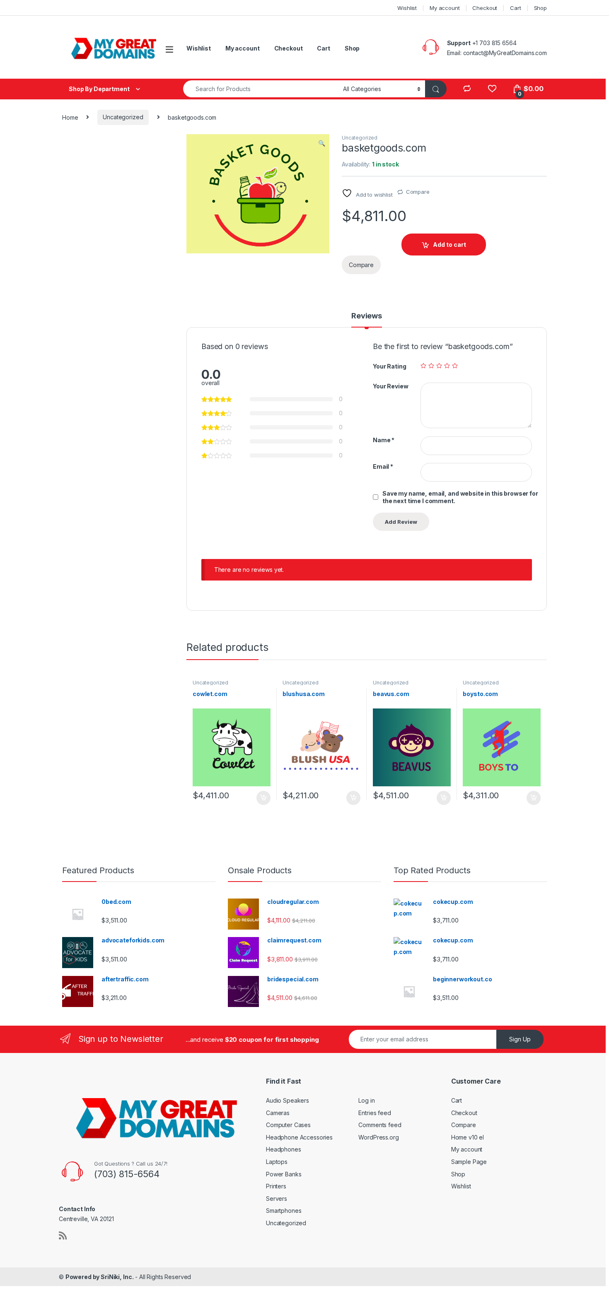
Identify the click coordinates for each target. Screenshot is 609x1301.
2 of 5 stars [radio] (431, 366)
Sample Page (469, 1161)
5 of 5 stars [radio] (455, 366)
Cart (515, 8)
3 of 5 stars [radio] (439, 366)
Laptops (277, 1161)
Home (70, 116)
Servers (276, 1198)
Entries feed (374, 1112)
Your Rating (389, 366)
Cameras (278, 1112)
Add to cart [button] (263, 798)
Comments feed (379, 1124)
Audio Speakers (287, 1100)
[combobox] (260, 88)
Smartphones (283, 1210)
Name (383, 439)
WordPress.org (378, 1137)
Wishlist (407, 8)
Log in (366, 1100)
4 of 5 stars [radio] (447, 366)
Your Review (390, 386)
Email (383, 466)
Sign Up (520, 1039)
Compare (418, 191)
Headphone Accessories (299, 1137)
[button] (321, 143)
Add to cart (449, 244)
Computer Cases (288, 1124)
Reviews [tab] (366, 316)
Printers (276, 1186)
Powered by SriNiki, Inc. (99, 1276)
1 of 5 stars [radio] (423, 366)
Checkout (484, 8)
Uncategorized (123, 116)
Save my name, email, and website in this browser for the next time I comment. (460, 497)
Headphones (283, 1149)
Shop (540, 8)
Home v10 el (467, 1137)
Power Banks (283, 1174)
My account (445, 8)
